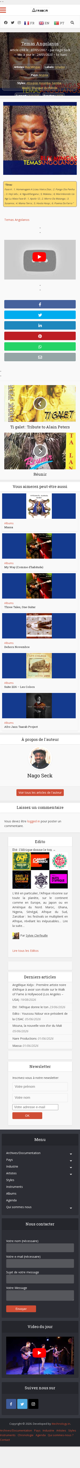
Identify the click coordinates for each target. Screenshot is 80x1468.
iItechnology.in (61, 1424)
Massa (8, 527)
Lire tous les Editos (25, 951)
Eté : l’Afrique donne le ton (34, 850)
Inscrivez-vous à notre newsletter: (35, 1078)
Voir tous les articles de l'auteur (40, 792)
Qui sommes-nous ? (60, 1435)
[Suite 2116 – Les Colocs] (39, 665)
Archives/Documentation (23, 1153)
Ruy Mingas (32, 67)
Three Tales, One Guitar (20, 607)
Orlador (60, 67)
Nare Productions (24, 1038)
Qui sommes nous (19, 1207)
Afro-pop (32, 83)
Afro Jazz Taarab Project (21, 727)
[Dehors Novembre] (39, 625)
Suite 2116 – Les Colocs (19, 687)
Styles (10, 1180)
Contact (5, 1440)
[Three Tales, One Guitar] (39, 586)
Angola (43, 75)
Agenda (11, 1200)
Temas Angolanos (40, 43)
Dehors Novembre (17, 647)
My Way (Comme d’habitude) (23, 567)
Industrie (12, 1166)
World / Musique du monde (39, 88)
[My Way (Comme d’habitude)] (39, 546)
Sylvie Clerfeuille (37, 935)
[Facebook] (11, 1404)
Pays (9, 1160)
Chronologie (25, 1435)
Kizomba (45, 83)
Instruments (14, 1187)
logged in (33, 821)
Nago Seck (62, 50)
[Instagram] (33, 1404)
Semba (56, 83)
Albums (8, 523)
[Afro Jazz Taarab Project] (39, 705)
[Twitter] (22, 1404)
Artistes (11, 1173)
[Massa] (39, 506)
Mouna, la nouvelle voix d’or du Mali (37, 1026)
